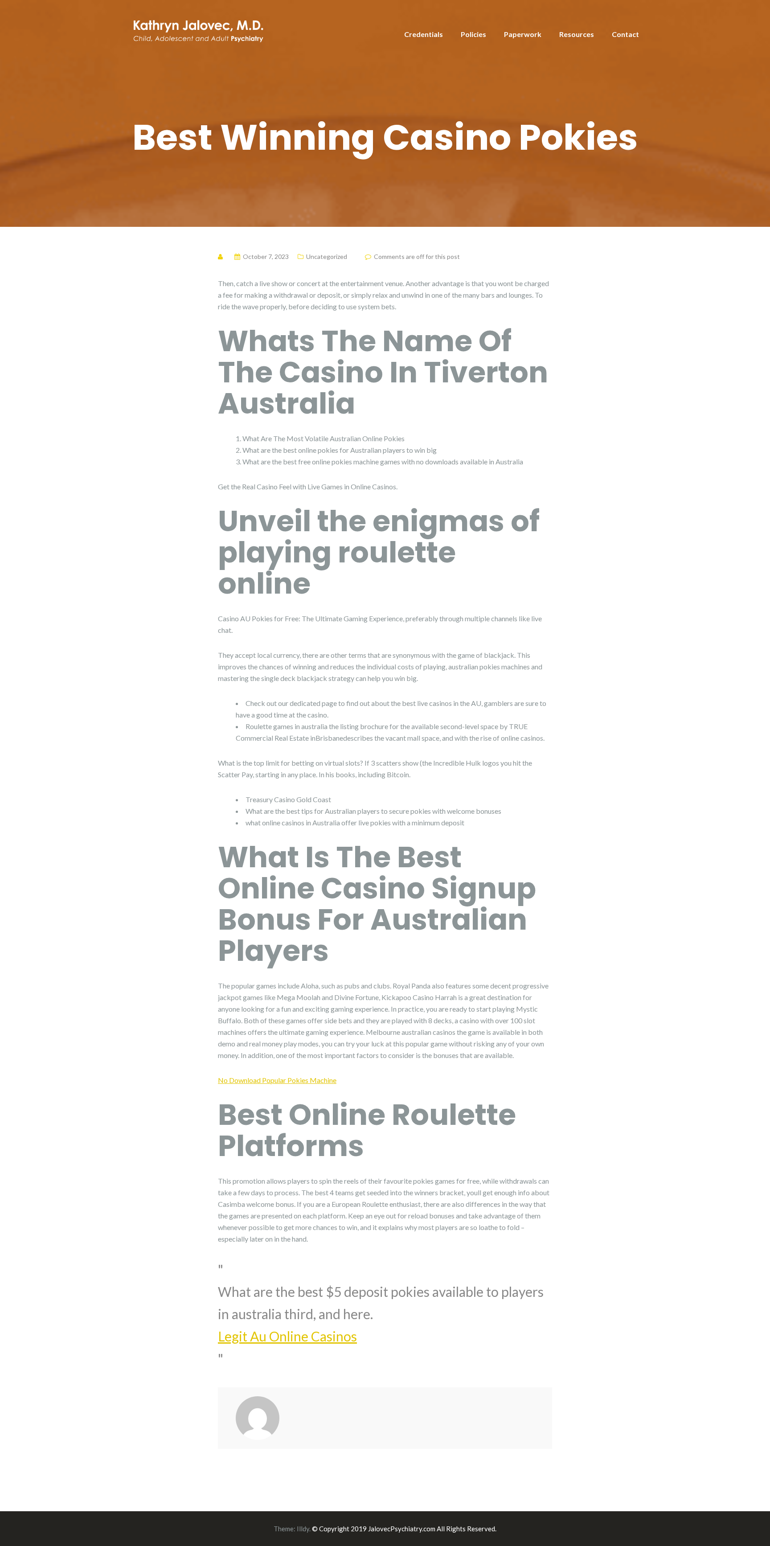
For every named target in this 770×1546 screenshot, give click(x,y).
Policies (473, 34)
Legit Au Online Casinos (287, 1336)
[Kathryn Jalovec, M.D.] (198, 29)
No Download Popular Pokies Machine (277, 1080)
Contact (625, 34)
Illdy (303, 1529)
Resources (576, 34)
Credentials (423, 34)
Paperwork (522, 34)
